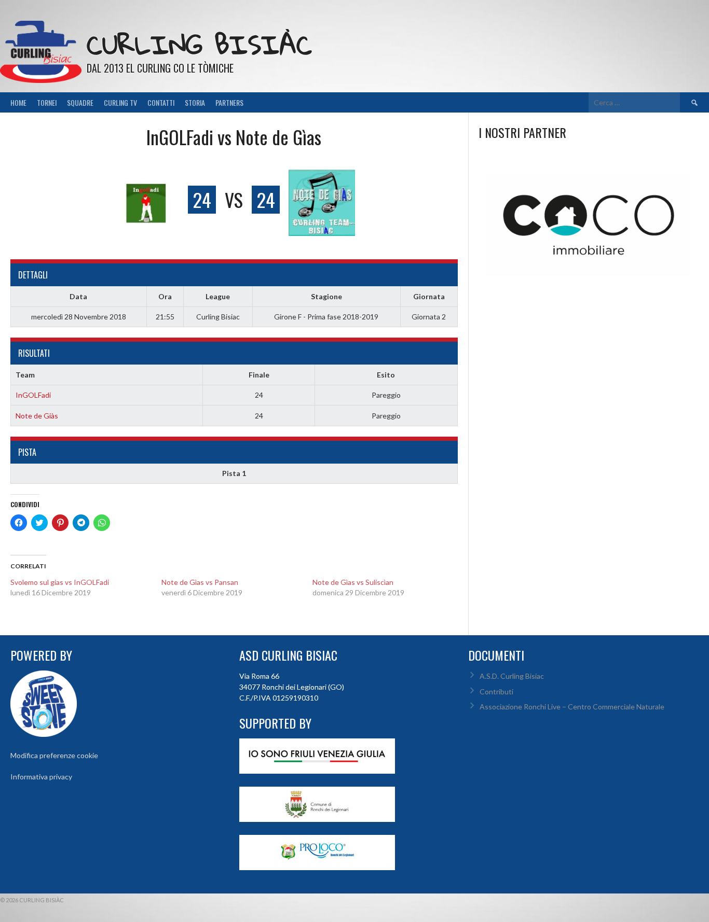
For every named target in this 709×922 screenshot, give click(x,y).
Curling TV (120, 102)
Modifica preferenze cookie (54, 755)
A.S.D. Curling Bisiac (512, 676)
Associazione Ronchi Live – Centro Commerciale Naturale (572, 706)
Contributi (496, 691)
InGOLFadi (33, 394)
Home (18, 102)
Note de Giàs (37, 415)
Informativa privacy (41, 776)
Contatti (160, 102)
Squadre (80, 102)
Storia (195, 102)
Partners (229, 102)
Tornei (47, 102)
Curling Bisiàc (199, 44)
